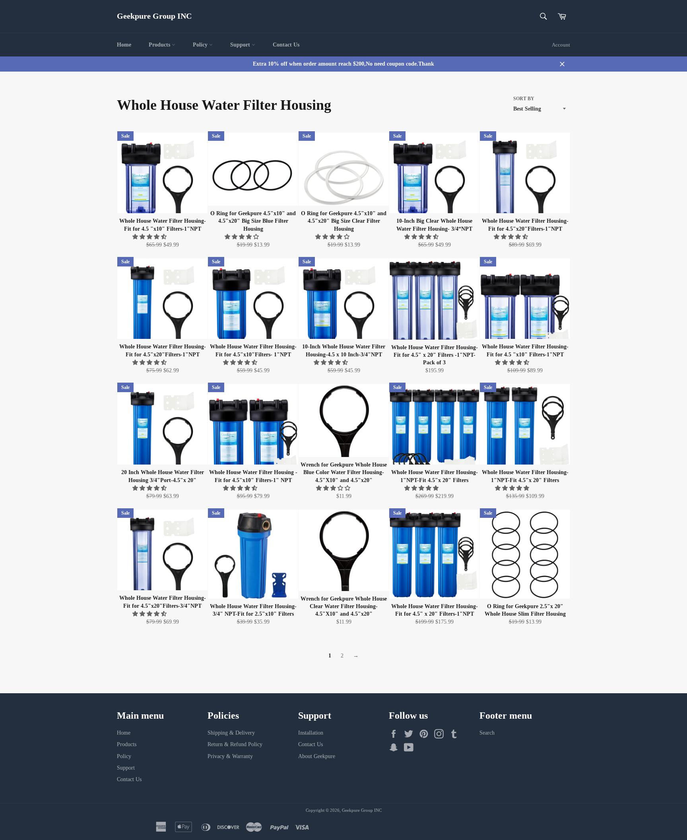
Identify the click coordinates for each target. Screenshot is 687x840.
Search (487, 733)
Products (160, 45)
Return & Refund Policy (235, 744)
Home (124, 45)
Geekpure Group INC (154, 16)
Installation (310, 733)
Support (241, 45)
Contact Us (286, 45)
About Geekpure (316, 756)
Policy (201, 45)
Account (561, 45)
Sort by (523, 98)
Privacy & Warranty (230, 756)
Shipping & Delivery (231, 733)
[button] (150, 237)
